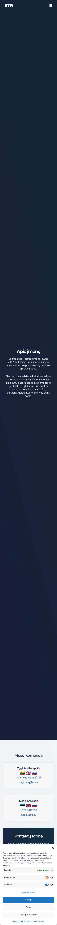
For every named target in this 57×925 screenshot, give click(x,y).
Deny (28, 907)
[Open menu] (51, 5)
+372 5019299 (28, 810)
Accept (28, 899)
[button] (52, 847)
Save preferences (28, 914)
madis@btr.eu (28, 814)
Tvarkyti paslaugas (27, 892)
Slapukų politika (18, 921)
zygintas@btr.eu (28, 782)
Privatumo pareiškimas (35, 921)
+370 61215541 (25, 777)
